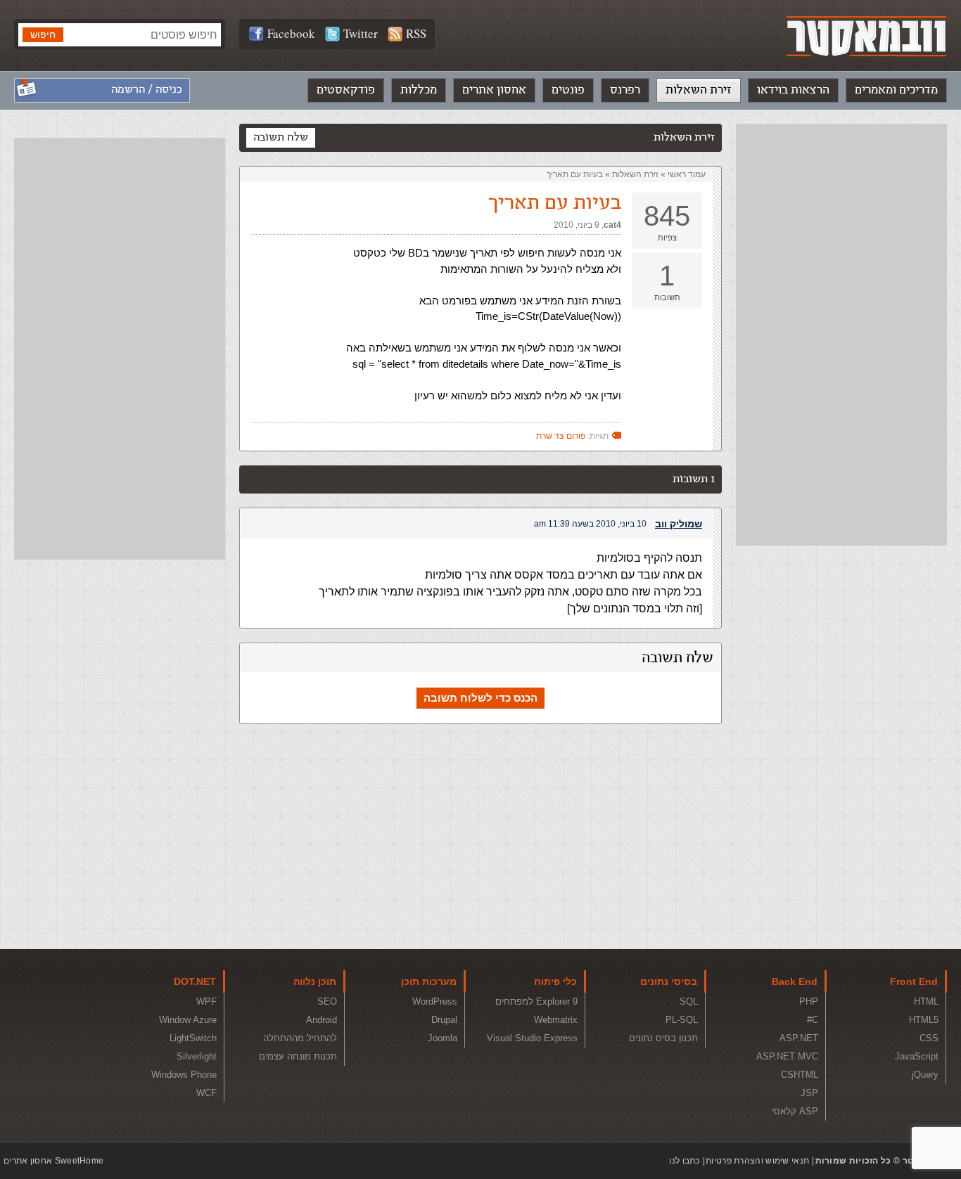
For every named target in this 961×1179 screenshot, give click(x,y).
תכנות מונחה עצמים (298, 1056)
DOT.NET (195, 981)
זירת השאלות (699, 90)
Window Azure (188, 1019)
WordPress (434, 1001)
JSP (809, 1093)
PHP (808, 1001)
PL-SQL (682, 1019)
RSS (416, 33)
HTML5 (923, 1019)
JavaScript (916, 1056)
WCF (206, 1093)
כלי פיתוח (555, 981)
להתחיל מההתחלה (300, 1038)
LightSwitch (193, 1038)
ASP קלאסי (795, 1111)
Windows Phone (184, 1074)
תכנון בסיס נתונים (663, 1038)
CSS (928, 1038)
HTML (926, 1001)
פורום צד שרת (560, 436)
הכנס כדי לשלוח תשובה (480, 698)
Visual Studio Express (532, 1038)
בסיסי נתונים (668, 981)
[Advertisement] (841, 335)
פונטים (568, 90)
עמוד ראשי (687, 174)
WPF (206, 1001)
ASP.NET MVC (787, 1056)
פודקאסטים (346, 90)
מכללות (418, 90)
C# (812, 1019)
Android (321, 1019)
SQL (689, 1001)
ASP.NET (798, 1038)
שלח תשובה (280, 137)
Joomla (442, 1038)
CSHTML (799, 1074)
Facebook (291, 33)
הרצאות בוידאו (793, 90)
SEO (327, 1001)
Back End (794, 981)
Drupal (444, 1019)
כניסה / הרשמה (146, 89)
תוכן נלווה (314, 981)
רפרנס (625, 90)
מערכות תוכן (429, 981)
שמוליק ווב (678, 523)
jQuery (925, 1074)
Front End (914, 981)
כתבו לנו (684, 1161)
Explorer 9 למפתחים (536, 1001)
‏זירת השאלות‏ (635, 174)
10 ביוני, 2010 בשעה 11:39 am (590, 524)
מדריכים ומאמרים (896, 90)
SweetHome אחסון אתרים (53, 1161)
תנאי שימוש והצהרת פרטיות (757, 1161)
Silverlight (197, 1056)
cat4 (612, 225)
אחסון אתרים (494, 90)
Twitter (360, 33)
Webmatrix (556, 1019)
